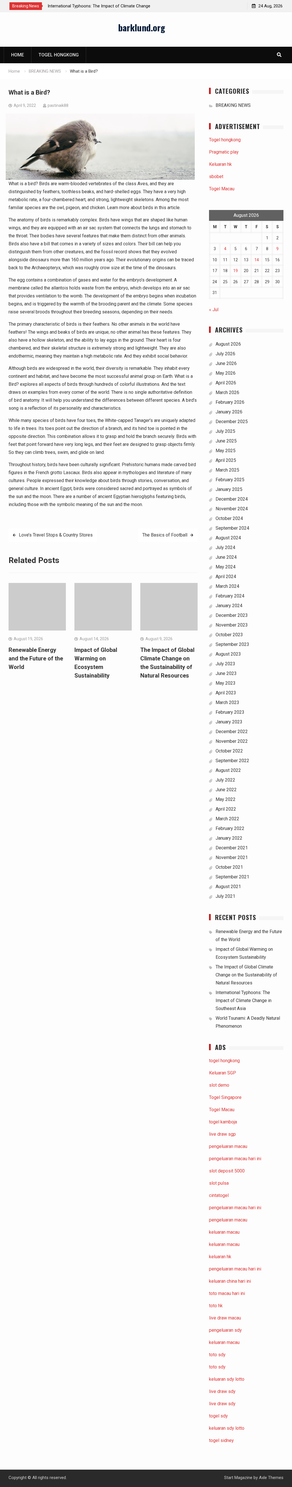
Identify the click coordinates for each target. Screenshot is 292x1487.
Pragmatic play (224, 152)
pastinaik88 (58, 105)
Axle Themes (271, 1477)
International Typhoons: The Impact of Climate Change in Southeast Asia (243, 1000)
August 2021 (228, 886)
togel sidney (221, 1440)
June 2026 (226, 363)
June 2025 (226, 441)
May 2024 (226, 567)
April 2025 (226, 460)
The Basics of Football (164, 535)
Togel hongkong (58, 55)
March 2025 (227, 470)
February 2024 (230, 596)
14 (256, 260)
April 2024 (226, 576)
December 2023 (232, 615)
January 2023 (229, 722)
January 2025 (229, 489)
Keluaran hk (220, 164)
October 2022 (229, 751)
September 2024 (232, 528)
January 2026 (229, 412)
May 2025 (226, 450)
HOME (17, 55)
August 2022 (228, 770)
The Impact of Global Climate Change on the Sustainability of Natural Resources (246, 975)
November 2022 (232, 741)
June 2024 (226, 557)
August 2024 (228, 537)
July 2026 (225, 353)
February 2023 (230, 712)
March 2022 (227, 818)
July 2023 (225, 663)
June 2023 (226, 673)
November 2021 (232, 857)
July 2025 (225, 431)
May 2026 (226, 373)
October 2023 (229, 634)
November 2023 (232, 625)
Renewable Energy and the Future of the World (36, 658)
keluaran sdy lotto (226, 1428)
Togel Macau (221, 188)
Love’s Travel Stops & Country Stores (56, 535)
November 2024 (232, 508)
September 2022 (232, 760)
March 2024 (227, 586)
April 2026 (226, 382)
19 (235, 270)
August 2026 (228, 344)
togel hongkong (224, 1060)
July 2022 (225, 780)
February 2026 (230, 402)
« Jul (213, 309)
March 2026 (227, 392)
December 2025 (232, 421)
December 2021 (232, 847)
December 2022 (232, 731)
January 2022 (229, 838)
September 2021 (232, 877)
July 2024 (225, 547)
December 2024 (232, 499)
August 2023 (228, 654)
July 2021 (225, 896)
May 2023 (226, 683)
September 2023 (232, 644)
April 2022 (226, 809)
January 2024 (229, 605)
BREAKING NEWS (233, 105)
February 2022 (230, 828)
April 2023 (226, 692)
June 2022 (226, 789)
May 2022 (226, 799)
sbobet (216, 176)
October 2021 (229, 867)
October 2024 (229, 518)
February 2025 (230, 479)
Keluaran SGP (222, 1073)
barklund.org (141, 27)
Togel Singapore (225, 1097)
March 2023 (227, 702)
